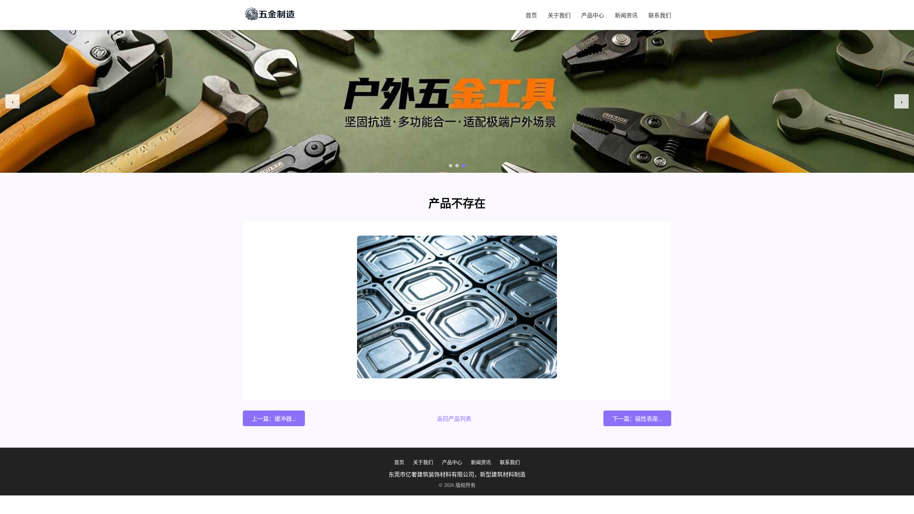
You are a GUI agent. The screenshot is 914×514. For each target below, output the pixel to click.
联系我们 (659, 15)
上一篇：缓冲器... (274, 419)
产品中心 (592, 15)
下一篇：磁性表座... (637, 419)
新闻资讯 (626, 15)
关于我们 (559, 15)
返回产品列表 (454, 419)
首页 (531, 15)
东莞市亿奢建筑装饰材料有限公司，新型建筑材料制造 (457, 475)
